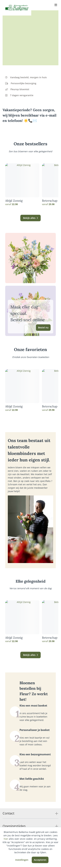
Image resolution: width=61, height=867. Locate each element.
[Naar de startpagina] (17, 8)
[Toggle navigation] (55, 5)
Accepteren (40, 859)
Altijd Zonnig (14, 200)
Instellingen (21, 859)
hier (6, 838)
